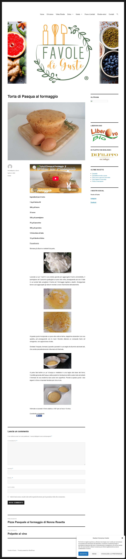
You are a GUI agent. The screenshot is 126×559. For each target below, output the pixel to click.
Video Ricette (60, 14)
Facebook (93, 202)
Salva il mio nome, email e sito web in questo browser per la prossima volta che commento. (37, 497)
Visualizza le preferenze (111, 554)
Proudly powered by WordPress (26, 550)
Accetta (83, 554)
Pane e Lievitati (90, 14)
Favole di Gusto (12, 550)
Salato (78, 14)
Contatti (111, 14)
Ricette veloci (101, 14)
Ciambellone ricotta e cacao (99, 175)
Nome (10, 468)
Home (42, 14)
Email (10, 478)
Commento (12, 441)
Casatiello (94, 173)
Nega (94, 554)
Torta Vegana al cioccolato (99, 179)
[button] (122, 538)
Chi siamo (50, 14)
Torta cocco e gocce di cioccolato (101, 177)
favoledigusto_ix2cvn (13, 170)
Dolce (69, 14)
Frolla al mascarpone (97, 181)
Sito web (11, 487)
